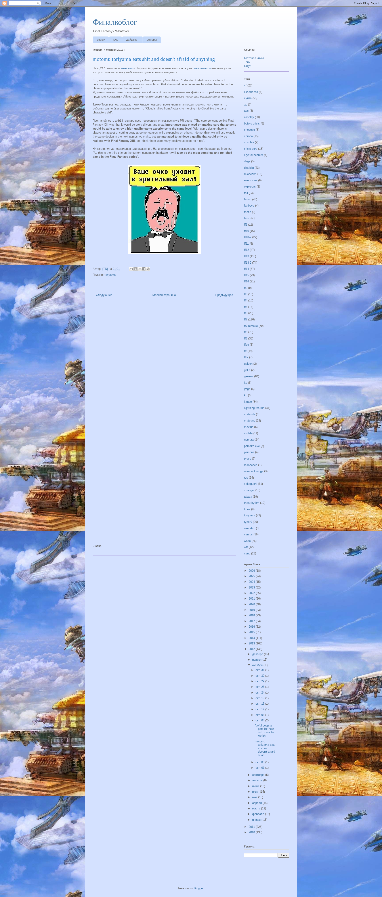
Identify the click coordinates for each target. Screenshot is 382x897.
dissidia (249, 167)
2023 (252, 587)
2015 (252, 632)
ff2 (245, 287)
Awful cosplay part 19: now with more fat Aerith (265, 731)
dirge (247, 161)
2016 (252, 626)
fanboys (249, 205)
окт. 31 (260, 670)
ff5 (245, 307)
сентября (258, 774)
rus (246, 477)
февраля (258, 814)
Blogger (198, 888)
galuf (247, 370)
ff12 (246, 249)
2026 (252, 570)
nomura (249, 439)
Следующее (104, 295)
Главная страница (164, 295)
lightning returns (254, 408)
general (248, 376)
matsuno (249, 420)
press (247, 458)
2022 (252, 593)
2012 (252, 649)
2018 (252, 615)
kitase (248, 401)
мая (255, 797)
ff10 (246, 231)
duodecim (250, 174)
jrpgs (247, 389)
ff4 (245, 300)
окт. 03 (260, 762)
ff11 (246, 243)
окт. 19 (260, 698)
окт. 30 (260, 675)
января (257, 819)
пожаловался (202, 68)
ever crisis (250, 180)
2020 (252, 604)
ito (245, 382)
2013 (252, 643)
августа (257, 780)
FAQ (115, 39)
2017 (252, 621)
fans (247, 218)
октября (258, 665)
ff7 (245, 319)
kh (245, 395)
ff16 (246, 281)
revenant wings (253, 471)
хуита (248, 98)
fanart (247, 199)
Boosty (101, 39)
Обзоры (152, 39)
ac (245, 104)
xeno (247, 553)
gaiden (248, 363)
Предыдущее (224, 295)
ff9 (245, 338)
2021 (252, 598)
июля (256, 786)
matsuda (249, 414)
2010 (252, 832)
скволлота (251, 92)
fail (246, 193)
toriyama (110, 274)
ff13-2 (247, 262)
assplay (249, 117)
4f (245, 85)
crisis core (250, 148)
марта (256, 808)
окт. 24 (260, 692)
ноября (257, 659)
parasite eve (252, 446)
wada (247, 540)
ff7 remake (251, 326)
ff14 (246, 268)
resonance (250, 465)
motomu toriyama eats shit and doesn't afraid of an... (265, 748)
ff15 (246, 275)
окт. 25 (260, 686)
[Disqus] (164, 364)
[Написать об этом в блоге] (135, 269)
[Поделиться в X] (140, 269)
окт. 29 (260, 681)
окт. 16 (260, 703)
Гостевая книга (254, 58)
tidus (247, 509)
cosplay (249, 142)
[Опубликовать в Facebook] (144, 269)
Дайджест (132, 39)
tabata (248, 496)
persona (249, 452)
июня (256, 791)
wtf (246, 547)
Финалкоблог (115, 22)
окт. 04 (260, 720)
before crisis (252, 123)
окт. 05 (260, 715)
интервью (127, 68)
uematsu (249, 528)
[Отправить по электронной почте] (131, 269)
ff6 (245, 313)
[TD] (105, 268)
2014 (252, 638)
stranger (249, 490)
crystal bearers (253, 155)
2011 (252, 826)
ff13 (246, 256)
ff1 (245, 224)
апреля (257, 803)
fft (245, 351)
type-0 (248, 521)
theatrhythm (251, 502)
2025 (252, 576)
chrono (248, 136)
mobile (248, 433)
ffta (246, 357)
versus (248, 534)
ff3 (245, 294)
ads (246, 110)
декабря (258, 654)
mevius (248, 427)
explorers (250, 186)
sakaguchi (250, 483)
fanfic (247, 212)
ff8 (245, 332)
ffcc (246, 344)
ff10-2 (247, 237)
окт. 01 (260, 767)
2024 (252, 581)
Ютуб (247, 66)
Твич (247, 62)
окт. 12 (260, 709)
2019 (252, 609)
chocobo (249, 129)
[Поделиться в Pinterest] (148, 269)
